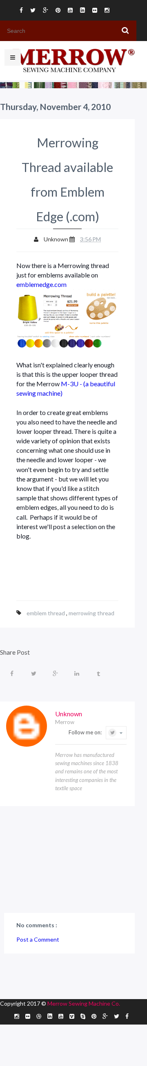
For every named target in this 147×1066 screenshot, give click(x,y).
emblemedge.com (42, 284)
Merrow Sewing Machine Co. (83, 1003)
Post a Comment (37, 939)
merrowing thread (91, 613)
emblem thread (46, 613)
